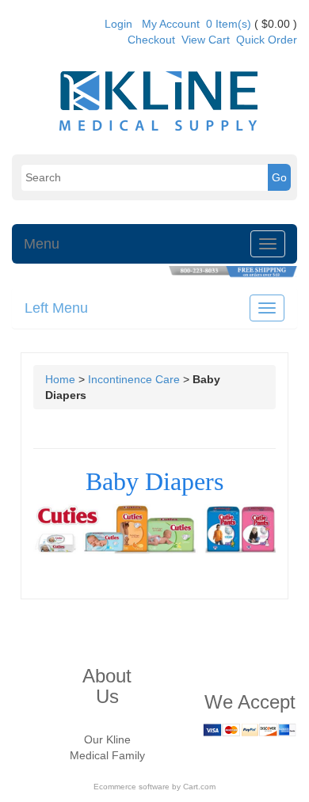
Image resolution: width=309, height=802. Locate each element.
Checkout (151, 39)
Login (118, 23)
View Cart (205, 39)
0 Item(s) (228, 23)
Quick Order (266, 39)
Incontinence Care (134, 379)
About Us (107, 686)
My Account (171, 23)
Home (60, 379)
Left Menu (56, 308)
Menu (41, 244)
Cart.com (199, 786)
